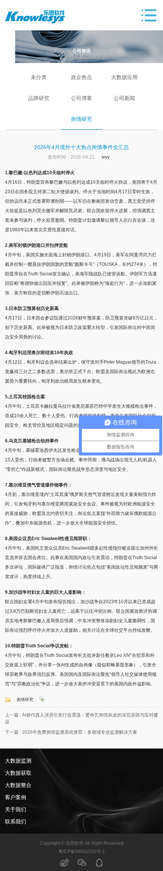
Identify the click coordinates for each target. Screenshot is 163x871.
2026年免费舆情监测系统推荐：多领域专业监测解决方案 (79, 732)
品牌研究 (38, 98)
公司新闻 (124, 98)
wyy (106, 157)
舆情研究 (81, 119)
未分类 (39, 77)
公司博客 (81, 98)
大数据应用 (124, 77)
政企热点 (81, 77)
